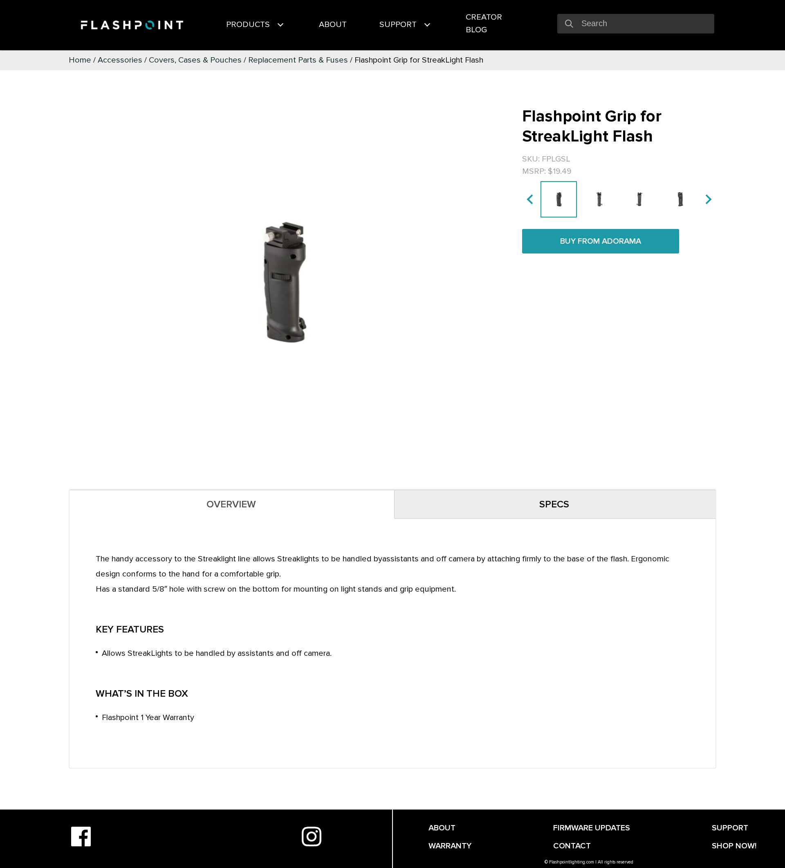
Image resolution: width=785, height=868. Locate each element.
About (333, 24)
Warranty (449, 846)
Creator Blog (484, 23)
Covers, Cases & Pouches (195, 60)
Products (248, 24)
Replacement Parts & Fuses (298, 60)
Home (80, 60)
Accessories (120, 60)
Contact (572, 846)
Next (706, 199)
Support (398, 24)
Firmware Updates (591, 828)
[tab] (231, 504)
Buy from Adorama (600, 241)
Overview (231, 504)
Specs (554, 504)
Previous (531, 199)
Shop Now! (734, 846)
